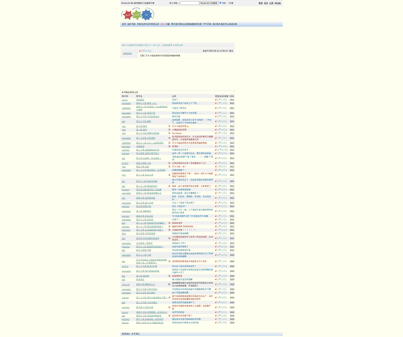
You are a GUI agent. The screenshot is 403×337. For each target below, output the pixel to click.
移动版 (278, 3)
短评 (144, 24)
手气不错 (207, 24)
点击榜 (185, 24)
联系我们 (126, 334)
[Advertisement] (177, 35)
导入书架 (173, 3)
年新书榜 (178, 24)
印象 (168, 24)
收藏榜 (192, 24)
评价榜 (199, 24)
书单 (139, 24)
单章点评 (155, 24)
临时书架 (131, 24)
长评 (148, 24)
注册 (271, 3)
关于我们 (135, 334)
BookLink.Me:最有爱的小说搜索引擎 (137, 3)
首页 (124, 24)
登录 (266, 3)
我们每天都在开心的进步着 (225, 24)
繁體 (261, 3)
